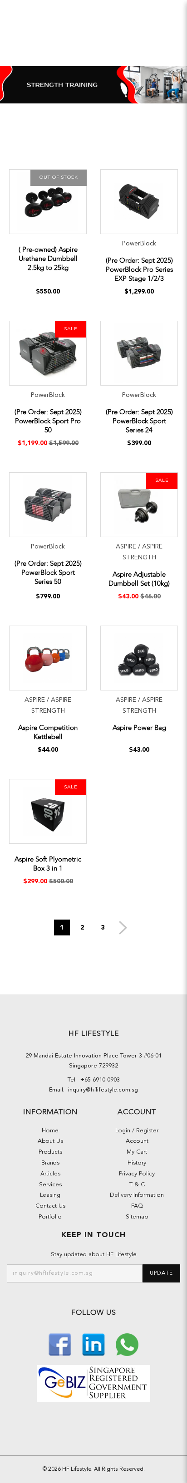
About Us (50, 1141)
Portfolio (50, 1217)
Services (50, 1185)
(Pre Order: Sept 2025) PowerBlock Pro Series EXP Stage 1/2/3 (139, 269)
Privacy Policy (137, 1174)
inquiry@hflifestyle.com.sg (101, 1090)
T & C (137, 1185)
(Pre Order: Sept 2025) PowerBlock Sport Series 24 (139, 421)
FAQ (137, 1206)
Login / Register (136, 1131)
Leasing (50, 1195)
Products (50, 1152)
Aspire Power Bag (139, 727)
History (137, 1163)
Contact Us (50, 1206)
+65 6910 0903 (98, 1080)
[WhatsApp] (127, 1344)
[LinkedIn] (94, 1344)
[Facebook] (61, 1344)
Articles (50, 1174)
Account (137, 1141)
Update (161, 1273)
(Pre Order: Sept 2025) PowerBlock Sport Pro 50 (48, 421)
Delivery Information (137, 1195)
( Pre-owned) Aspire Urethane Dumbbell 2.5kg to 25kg (48, 258)
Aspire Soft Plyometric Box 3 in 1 (48, 864)
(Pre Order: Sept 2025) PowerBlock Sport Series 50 (48, 572)
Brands (50, 1163)
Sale (70, 329)
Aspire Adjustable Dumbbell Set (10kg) (139, 579)
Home (50, 1131)
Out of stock (58, 177)
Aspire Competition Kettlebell (48, 732)
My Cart (137, 1152)
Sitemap (137, 1217)
